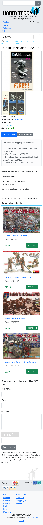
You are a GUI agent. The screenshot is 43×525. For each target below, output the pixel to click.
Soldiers (17, 41)
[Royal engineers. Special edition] (21, 262)
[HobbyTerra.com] (21, 10)
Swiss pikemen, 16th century (17, 236)
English (5, 22)
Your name (6, 389)
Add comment (9, 447)
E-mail (4, 400)
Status (4, 128)
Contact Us (21, 495)
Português (6, 28)
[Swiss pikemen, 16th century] (21, 220)
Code (3, 117)
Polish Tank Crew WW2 (15, 318)
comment (5, 411)
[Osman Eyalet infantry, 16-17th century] (21, 346)
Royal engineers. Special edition (18, 277)
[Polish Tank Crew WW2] (21, 303)
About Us (20, 498)
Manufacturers (8, 120)
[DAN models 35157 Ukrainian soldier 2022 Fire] (21, 71)
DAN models (27, 41)
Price (3, 125)
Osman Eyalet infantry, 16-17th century (21, 362)
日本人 (5, 25)
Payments (7, 500)
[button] (28, 21)
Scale (3, 122)
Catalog (7, 36)
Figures (9, 41)
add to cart (9, 134)
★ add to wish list (25, 134)
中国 (4, 31)
